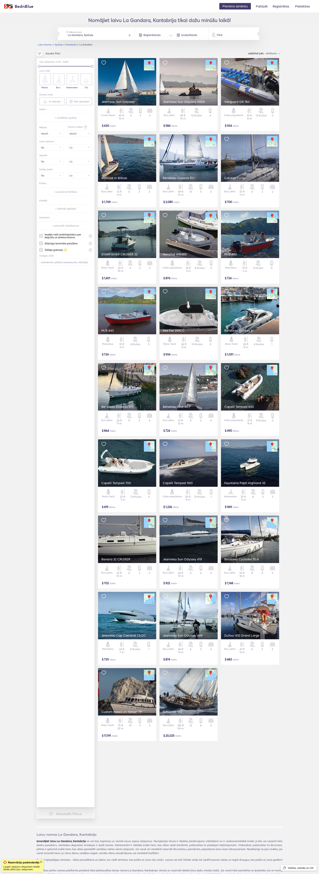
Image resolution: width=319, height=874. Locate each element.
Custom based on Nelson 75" (121, 712)
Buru (58, 87)
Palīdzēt (262, 6)
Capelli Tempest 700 (116, 483)
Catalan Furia (234, 178)
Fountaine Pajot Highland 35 (244, 483)
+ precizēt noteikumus (65, 225)
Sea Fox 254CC (174, 330)
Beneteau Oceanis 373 (117, 407)
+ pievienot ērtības (65, 191)
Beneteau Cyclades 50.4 (241, 559)
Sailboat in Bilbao (114, 178)
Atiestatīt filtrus (69, 814)
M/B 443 (230, 254)
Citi (86, 87)
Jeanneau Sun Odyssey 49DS (184, 102)
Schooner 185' (173, 712)
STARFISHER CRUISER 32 (119, 254)
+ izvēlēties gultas (66, 117)
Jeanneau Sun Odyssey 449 (183, 635)
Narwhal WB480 (175, 254)
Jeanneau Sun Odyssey (118, 102)
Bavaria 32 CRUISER (115, 559)
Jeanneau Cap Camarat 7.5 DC (123, 635)
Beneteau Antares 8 (238, 330)
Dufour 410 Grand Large (241, 635)
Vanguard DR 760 (237, 102)
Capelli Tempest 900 (178, 483)
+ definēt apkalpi (65, 208)
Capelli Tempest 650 (239, 407)
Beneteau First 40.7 (176, 407)
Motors (45, 87)
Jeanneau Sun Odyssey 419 (182, 559)
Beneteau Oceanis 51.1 (178, 178)
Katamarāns (72, 87)
